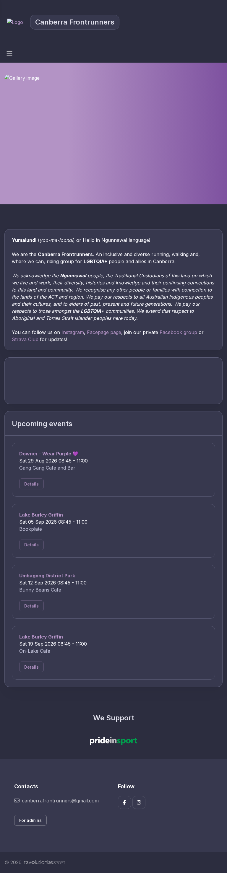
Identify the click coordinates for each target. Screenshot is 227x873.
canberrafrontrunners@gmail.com (60, 801)
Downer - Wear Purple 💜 (48, 454)
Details (31, 483)
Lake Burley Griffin (41, 515)
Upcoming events (42, 423)
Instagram (72, 332)
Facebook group (178, 332)
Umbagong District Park (47, 576)
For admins (30, 820)
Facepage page (104, 332)
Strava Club (25, 339)
